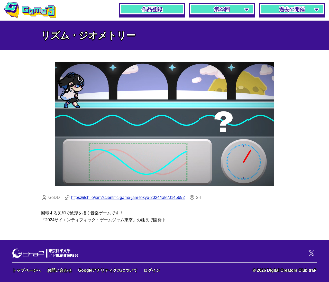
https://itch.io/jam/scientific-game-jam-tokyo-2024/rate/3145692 (128, 197)
